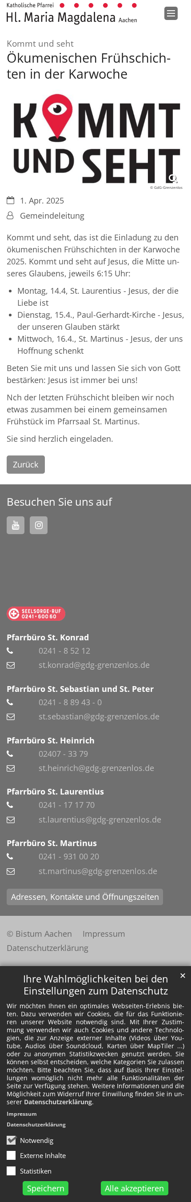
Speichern (45, 1188)
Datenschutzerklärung (58, 1102)
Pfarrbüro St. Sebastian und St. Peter (80, 688)
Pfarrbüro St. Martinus (52, 843)
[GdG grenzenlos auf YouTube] (15, 525)
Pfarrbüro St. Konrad (48, 637)
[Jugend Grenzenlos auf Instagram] (39, 525)
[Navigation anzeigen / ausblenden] (171, 13)
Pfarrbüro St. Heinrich (51, 740)
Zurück (25, 464)
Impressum (22, 1114)
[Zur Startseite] (72, 14)
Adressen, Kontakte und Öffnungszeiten (85, 896)
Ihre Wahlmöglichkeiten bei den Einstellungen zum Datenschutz (95, 985)
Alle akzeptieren (134, 1188)
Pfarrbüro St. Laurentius (55, 791)
